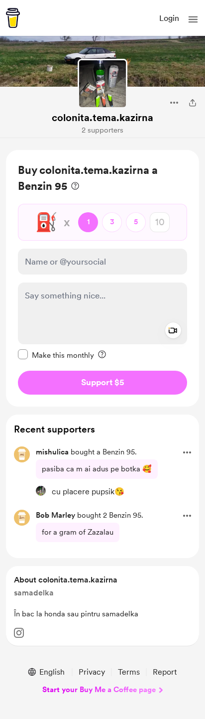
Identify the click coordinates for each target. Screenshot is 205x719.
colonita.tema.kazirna (102, 118)
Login (169, 18)
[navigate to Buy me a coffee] (13, 18)
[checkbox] (56, 354)
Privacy (92, 672)
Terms (129, 672)
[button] (193, 19)
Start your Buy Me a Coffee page (99, 689)
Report (165, 672)
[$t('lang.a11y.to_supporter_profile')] (41, 491)
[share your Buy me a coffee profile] (192, 103)
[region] (102, 278)
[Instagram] (19, 633)
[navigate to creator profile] (102, 84)
